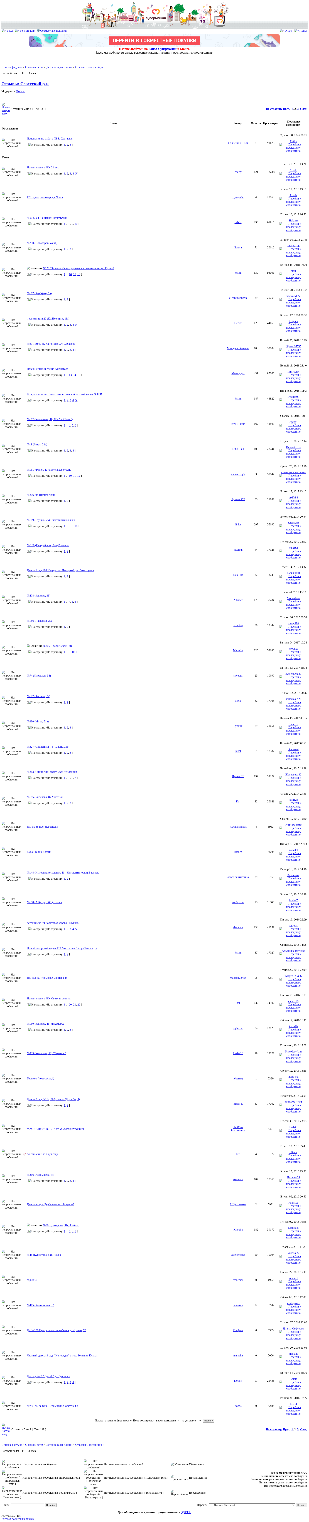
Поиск (303, 30)
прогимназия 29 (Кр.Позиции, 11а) (48, 318)
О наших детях (34, 67)
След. (303, 108)
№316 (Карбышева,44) (40, 1174)
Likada (293, 1152)
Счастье (293, 724)
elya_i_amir (238, 423)
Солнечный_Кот (238, 142)
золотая (238, 1305)
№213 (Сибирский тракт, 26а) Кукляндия (52, 771)
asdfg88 (293, 497)
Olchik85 (293, 1227)
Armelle (293, 1026)
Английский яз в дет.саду (42, 1154)
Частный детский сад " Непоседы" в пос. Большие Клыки (62, 1355)
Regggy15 (293, 421)
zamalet (293, 850)
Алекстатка (238, 1254)
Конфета (238, 1330)
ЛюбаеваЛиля (293, 1101)
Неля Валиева (238, 826)
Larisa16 (238, 1053)
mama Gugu (238, 474)
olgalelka (238, 1028)
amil (293, 270)
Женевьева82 (293, 673)
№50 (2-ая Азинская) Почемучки (47, 217)
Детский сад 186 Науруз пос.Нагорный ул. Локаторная (60, 570)
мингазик (293, 371)
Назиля (238, 549)
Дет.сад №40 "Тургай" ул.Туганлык (48, 1376)
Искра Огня (293, 447)
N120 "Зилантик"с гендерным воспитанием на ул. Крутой (78, 268)
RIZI (238, 751)
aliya (238, 700)
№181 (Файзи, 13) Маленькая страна (49, 469)
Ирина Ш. (238, 776)
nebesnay (238, 1078)
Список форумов (12, 67)
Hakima (293, 220)
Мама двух (238, 373)
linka (238, 524)
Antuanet (293, 749)
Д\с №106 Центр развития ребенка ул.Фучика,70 (56, 1330)
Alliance (238, 600)
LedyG (293, 1127)
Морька (293, 648)
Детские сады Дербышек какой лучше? (50, 1204)
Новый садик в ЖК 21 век (43, 167)
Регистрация (27, 30)
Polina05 (293, 1202)
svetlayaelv (293, 1303)
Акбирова (238, 902)
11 (74, 475)
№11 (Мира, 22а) (37, 444)
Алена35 (293, 1252)
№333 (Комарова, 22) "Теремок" (46, 1053)
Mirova (293, 925)
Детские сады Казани (59, 67)
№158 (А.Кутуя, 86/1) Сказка (44, 902)
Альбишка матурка (293, 950)
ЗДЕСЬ (186, 1512)
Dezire (238, 323)
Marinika (238, 650)
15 (78, 374)
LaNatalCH (293, 573)
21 (74, 1004)
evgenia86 (293, 522)
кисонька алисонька (293, 472)
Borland (20, 91)
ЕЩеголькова (238, 1204)
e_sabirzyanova (238, 297)
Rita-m (238, 851)
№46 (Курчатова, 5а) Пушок (44, 1254)
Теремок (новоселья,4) (40, 1078)
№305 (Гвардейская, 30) (57, 645)
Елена (238, 247)
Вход (9, 30)
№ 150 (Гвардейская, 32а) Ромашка (48, 545)
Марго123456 (238, 977)
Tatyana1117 (293, 245)
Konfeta (238, 625)
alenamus (238, 927)
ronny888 (293, 623)
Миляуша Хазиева (238, 348)
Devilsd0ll (293, 396)
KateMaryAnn (293, 1051)
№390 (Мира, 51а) (38, 721)
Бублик (238, 725)
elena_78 (293, 1001)
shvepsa (238, 675)
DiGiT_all (238, 448)
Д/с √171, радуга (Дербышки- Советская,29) (53, 1405)
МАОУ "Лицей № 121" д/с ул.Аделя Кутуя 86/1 (55, 1128)
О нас (288, 30)
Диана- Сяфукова (293, 1328)
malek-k (238, 1103)
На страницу (274, 108)
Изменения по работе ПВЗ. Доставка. (50, 138)
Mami (238, 272)
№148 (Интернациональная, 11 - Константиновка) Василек (63, 872)
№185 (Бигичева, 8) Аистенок (45, 797)
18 (78, 274)
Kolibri (238, 1380)
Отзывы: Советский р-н (89, 67)
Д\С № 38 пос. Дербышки (42, 826)
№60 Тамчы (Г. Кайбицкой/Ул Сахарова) (51, 343)
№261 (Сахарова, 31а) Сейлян (61, 1225)
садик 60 (32, 1279)
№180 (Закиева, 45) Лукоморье (45, 1023)
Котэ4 (238, 1405)
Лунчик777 (238, 499)
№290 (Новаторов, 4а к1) (42, 242)
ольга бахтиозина (238, 877)
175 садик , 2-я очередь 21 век (45, 197)
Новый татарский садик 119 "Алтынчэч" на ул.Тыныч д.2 (62, 948)
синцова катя (293, 824)
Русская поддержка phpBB (17, 1518)
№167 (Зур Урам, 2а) (39, 293)
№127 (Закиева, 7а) (38, 696)
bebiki (238, 222)
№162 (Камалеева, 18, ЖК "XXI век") (50, 419)
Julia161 (293, 547)
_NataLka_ (238, 574)
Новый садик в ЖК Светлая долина (48, 998)
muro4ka (293, 1076)
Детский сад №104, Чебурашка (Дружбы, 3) (53, 1099)
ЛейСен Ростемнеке (238, 1129)
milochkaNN (293, 698)
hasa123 (293, 799)
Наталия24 (293, 1177)
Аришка (238, 1179)
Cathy (293, 141)
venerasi (238, 1279)
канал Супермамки (162, 49)
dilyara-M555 (293, 296)
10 (76, 223)
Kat (238, 801)
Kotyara (293, 321)
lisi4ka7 (293, 900)
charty (238, 171)
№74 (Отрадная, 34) (39, 675)
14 (74, 374)
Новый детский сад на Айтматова (47, 368)
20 (70, 1004)
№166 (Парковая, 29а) (40, 620)
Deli (238, 1002)
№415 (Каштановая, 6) (40, 1305)
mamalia (238, 1355)
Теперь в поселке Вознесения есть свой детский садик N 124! (64, 394)
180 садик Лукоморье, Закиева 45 (47, 977)
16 (70, 274)
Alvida (293, 170)
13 (70, 374)
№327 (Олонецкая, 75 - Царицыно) (48, 746)
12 (78, 475)
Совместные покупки (53, 30)
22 (78, 1004)
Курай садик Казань (39, 851)
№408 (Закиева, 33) (38, 595)
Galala (293, 1378)
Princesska (293, 875)
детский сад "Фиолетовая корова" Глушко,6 (53, 922)
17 (74, 274)
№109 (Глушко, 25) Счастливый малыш (51, 520)
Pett (238, 1154)
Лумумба (238, 197)
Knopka (238, 1229)
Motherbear (293, 598)
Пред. (286, 108)
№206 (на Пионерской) (41, 494)
